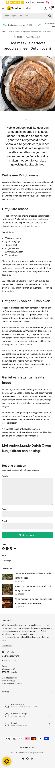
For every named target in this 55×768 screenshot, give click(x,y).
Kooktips (7, 561)
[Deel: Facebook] (3, 548)
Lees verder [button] (6, 645)
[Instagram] (9, 652)
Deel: (4, 544)
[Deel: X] (7, 548)
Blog (10, 31)
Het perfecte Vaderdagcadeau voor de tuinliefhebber (33, 575)
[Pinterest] (13, 652)
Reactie (5, 476)
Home (4, 31)
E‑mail (4, 521)
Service (5, 691)
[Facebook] (4, 652)
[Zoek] (49, 16)
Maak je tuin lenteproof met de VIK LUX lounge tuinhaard (33, 588)
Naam (4, 509)
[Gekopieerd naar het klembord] (15, 548)
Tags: (4, 555)
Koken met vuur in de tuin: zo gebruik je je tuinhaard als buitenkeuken (33, 601)
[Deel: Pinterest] (11, 548)
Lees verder (7, 568)
